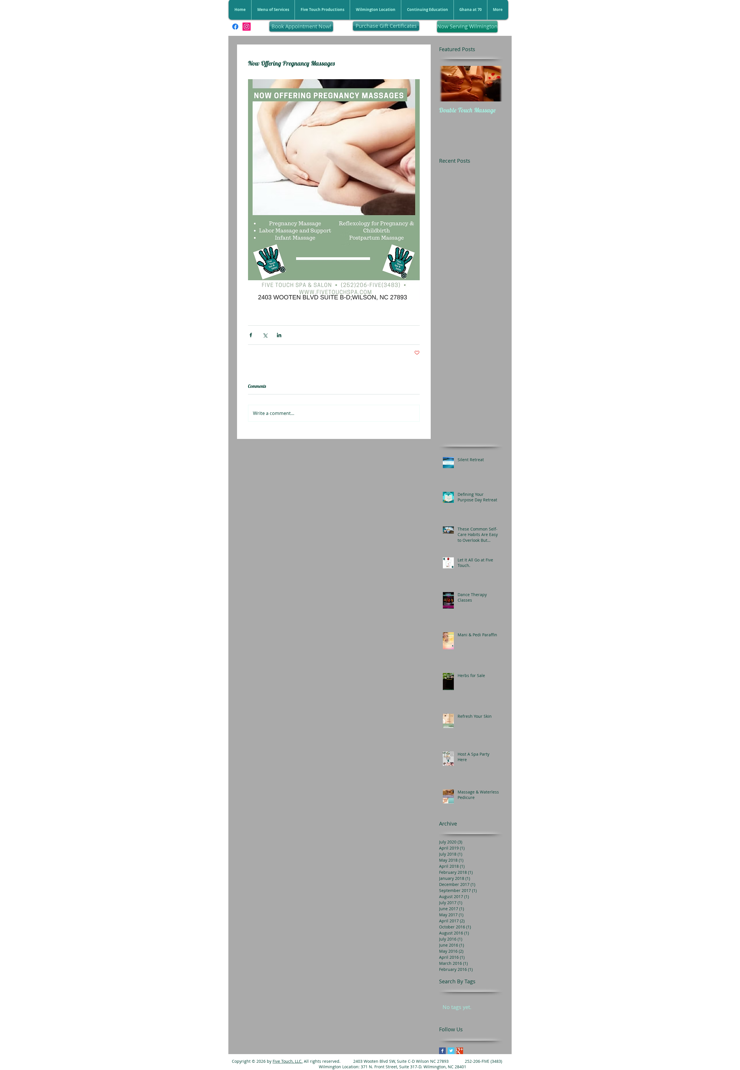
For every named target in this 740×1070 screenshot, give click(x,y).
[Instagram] (247, 27)
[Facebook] (235, 27)
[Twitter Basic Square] (451, 1050)
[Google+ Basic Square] (459, 1050)
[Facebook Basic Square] (442, 1050)
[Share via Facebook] (251, 335)
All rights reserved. (322, 1061)
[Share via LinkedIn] (279, 335)
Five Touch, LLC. (288, 1061)
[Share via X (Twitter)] (265, 335)
